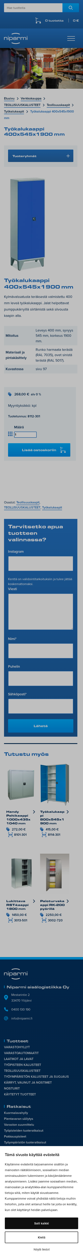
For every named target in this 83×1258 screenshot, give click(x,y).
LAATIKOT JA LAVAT (18, 1059)
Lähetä (41, 726)
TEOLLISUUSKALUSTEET (22, 105)
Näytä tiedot (42, 1249)
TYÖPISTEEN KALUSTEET (22, 1064)
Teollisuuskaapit (58, 105)
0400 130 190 (20, 1009)
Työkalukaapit (14, 111)
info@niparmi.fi (21, 1018)
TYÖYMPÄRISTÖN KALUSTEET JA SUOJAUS (36, 1076)
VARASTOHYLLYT (17, 1047)
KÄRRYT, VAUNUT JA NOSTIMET (28, 1082)
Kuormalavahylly (16, 1112)
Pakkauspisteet (15, 1136)
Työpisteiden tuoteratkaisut (23, 1130)
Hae (70, 7)
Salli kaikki (41, 1223)
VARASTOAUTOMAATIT (21, 1053)
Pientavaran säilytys (18, 1118)
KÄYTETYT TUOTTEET (20, 1094)
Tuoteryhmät (24, 156)
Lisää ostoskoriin (39, 450)
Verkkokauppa (31, 98)
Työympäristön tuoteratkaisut (25, 1142)
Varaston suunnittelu (19, 1124)
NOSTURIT (12, 1088)
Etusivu (9, 98)
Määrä (19, 427)
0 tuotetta (62, 20)
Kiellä (41, 1237)
